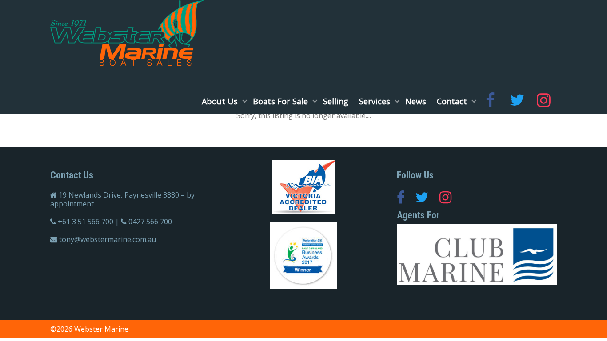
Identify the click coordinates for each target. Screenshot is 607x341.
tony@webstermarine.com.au (107, 239)
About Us (221, 101)
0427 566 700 (150, 221)
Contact (453, 101)
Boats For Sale (281, 101)
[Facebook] (490, 101)
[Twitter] (517, 101)
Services (375, 101)
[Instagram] (543, 101)
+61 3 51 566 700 (85, 221)
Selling (335, 101)
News (415, 101)
